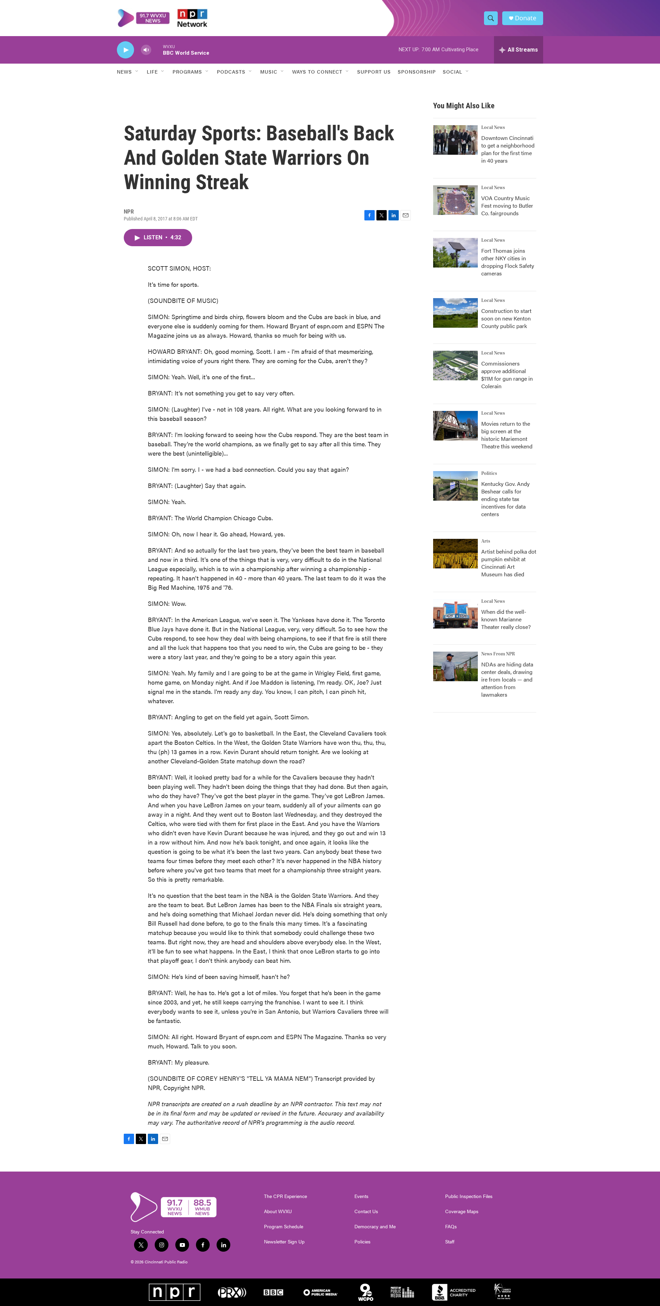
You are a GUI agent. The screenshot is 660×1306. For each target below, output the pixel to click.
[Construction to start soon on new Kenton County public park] (455, 313)
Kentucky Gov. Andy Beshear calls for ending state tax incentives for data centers (505, 499)
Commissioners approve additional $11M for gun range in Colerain (507, 374)
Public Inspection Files (469, 1196)
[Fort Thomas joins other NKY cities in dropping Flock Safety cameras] (455, 253)
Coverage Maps (461, 1211)
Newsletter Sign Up (284, 1241)
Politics (489, 473)
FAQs (451, 1226)
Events (361, 1196)
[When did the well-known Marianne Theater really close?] (455, 614)
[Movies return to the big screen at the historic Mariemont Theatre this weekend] (455, 425)
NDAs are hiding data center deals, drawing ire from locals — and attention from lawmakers (507, 679)
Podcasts (231, 71)
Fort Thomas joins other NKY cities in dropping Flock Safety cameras (507, 262)
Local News (493, 127)
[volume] (146, 50)
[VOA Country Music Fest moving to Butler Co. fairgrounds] (455, 200)
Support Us (374, 71)
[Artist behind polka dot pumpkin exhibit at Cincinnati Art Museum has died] (455, 553)
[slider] (157, 49)
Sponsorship (417, 71)
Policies (362, 1241)
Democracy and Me (375, 1226)
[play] (125, 50)
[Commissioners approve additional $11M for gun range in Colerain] (455, 365)
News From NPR (498, 654)
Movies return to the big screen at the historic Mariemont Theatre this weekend (506, 435)
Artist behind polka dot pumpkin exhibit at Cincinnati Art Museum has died (508, 562)
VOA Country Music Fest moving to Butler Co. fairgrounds (507, 205)
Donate (525, 18)
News (124, 71)
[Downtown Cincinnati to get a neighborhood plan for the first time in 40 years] (455, 140)
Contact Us (366, 1211)
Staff (449, 1241)
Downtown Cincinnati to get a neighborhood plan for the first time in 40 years (508, 149)
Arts (485, 541)
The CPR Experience (285, 1196)
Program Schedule (283, 1226)
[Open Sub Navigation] (137, 71)
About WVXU (278, 1211)
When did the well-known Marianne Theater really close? (506, 619)
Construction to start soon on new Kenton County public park (506, 318)
